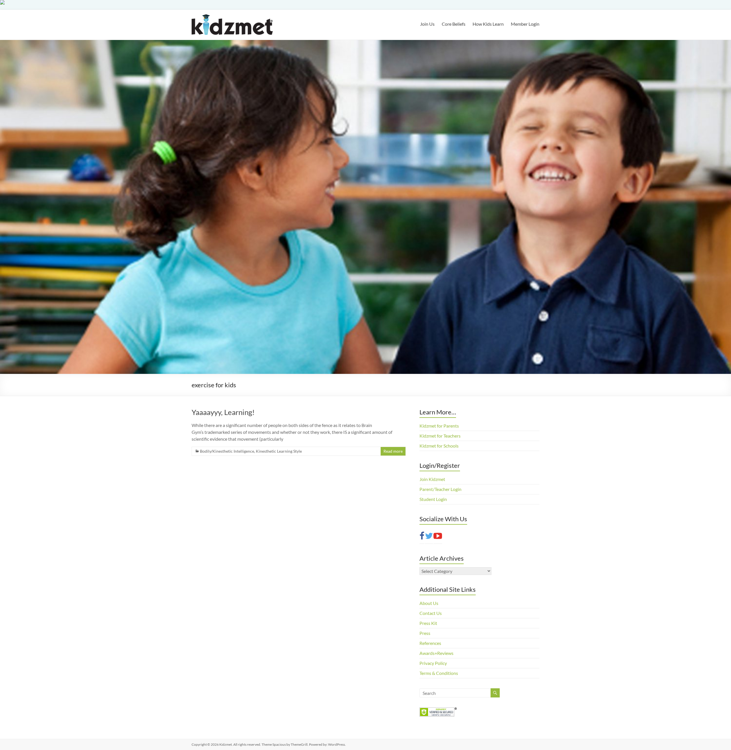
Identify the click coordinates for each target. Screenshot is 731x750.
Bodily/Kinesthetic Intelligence (227, 451)
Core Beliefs (453, 24)
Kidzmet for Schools (439, 445)
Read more (393, 451)
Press (424, 633)
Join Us (427, 24)
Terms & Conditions (438, 673)
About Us (428, 603)
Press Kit (428, 623)
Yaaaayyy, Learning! (223, 412)
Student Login (433, 499)
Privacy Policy (433, 663)
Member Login (525, 24)
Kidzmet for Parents (439, 425)
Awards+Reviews (436, 653)
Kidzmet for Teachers (440, 435)
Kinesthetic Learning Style (279, 451)
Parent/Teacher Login (440, 489)
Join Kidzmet (432, 479)
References (430, 643)
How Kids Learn (488, 24)
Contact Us (430, 613)
